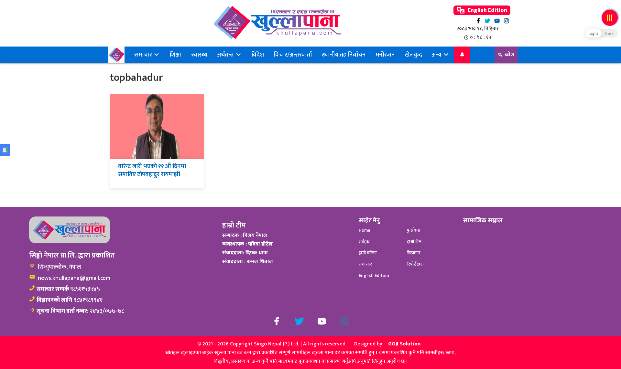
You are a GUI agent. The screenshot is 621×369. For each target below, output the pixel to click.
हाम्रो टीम (414, 241)
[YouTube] (497, 21)
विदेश (257, 54)
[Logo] (277, 22)
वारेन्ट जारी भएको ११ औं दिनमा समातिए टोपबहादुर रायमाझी (152, 170)
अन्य (437, 54)
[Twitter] (488, 21)
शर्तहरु (364, 241)
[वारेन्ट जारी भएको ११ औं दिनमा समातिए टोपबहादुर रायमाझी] (157, 126)
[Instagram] (506, 21)
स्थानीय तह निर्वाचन (343, 54)
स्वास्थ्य (199, 54)
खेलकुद (413, 54)
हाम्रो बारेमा (368, 253)
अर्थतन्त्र (226, 54)
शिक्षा (175, 54)
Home (364, 230)
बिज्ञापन (413, 253)
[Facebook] (478, 21)
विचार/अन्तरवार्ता (293, 54)
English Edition (486, 10)
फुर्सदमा (413, 230)
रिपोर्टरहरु (415, 264)
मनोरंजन (385, 54)
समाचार (143, 54)
